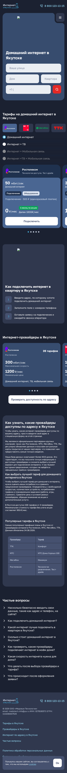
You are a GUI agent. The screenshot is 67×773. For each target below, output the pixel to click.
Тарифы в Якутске (13, 723)
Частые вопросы (12, 740)
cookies (32, 764)
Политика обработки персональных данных (28, 750)
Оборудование (31, 193)
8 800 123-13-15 (54, 5)
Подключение (13, 193)
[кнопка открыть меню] (60, 17)
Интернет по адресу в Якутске (20, 735)
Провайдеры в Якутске (16, 729)
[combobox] (33, 68)
